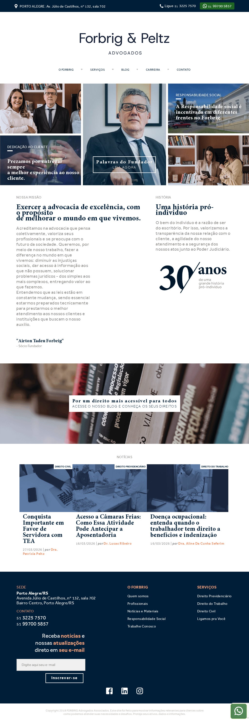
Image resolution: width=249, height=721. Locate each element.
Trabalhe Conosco (141, 626)
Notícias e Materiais (143, 611)
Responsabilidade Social (146, 619)
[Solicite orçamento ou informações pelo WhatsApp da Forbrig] (239, 711)
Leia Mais (46, 488)
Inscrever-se (64, 677)
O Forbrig (66, 69)
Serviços (97, 69)
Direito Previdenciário (214, 596)
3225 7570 (31, 618)
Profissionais (137, 604)
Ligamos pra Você (211, 619)
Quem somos (138, 596)
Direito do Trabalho (212, 604)
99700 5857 (219, 6)
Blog (125, 69)
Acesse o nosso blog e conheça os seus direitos (124, 403)
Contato (183, 69)
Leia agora (124, 165)
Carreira (152, 69)
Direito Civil (206, 611)
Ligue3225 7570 (180, 6)
